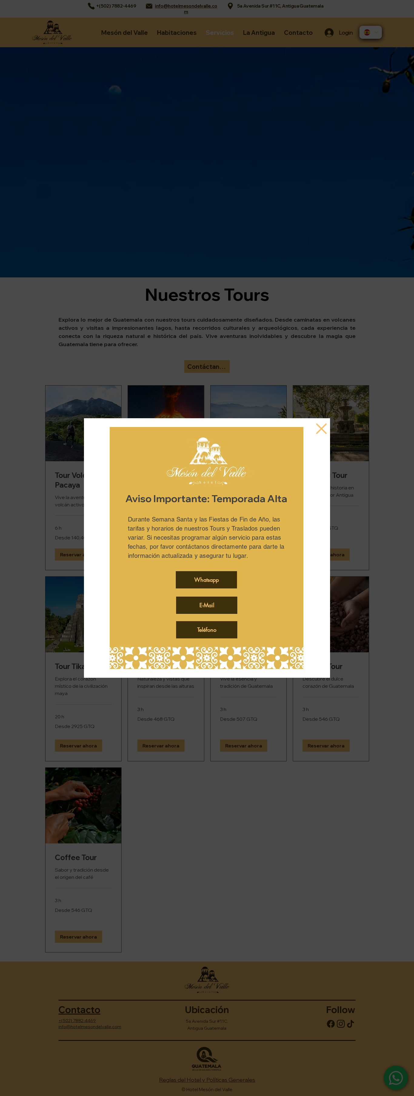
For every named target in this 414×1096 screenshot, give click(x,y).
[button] (321, 428)
